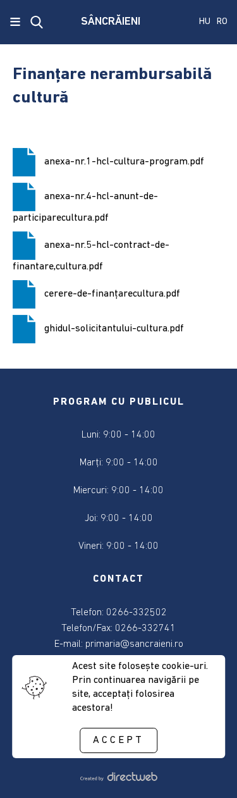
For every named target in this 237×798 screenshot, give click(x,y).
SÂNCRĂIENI (110, 22)
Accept (118, 740)
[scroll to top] (206, 770)
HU (204, 22)
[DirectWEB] (118, 778)
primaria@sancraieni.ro (134, 644)
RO (222, 22)
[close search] (36, 22)
